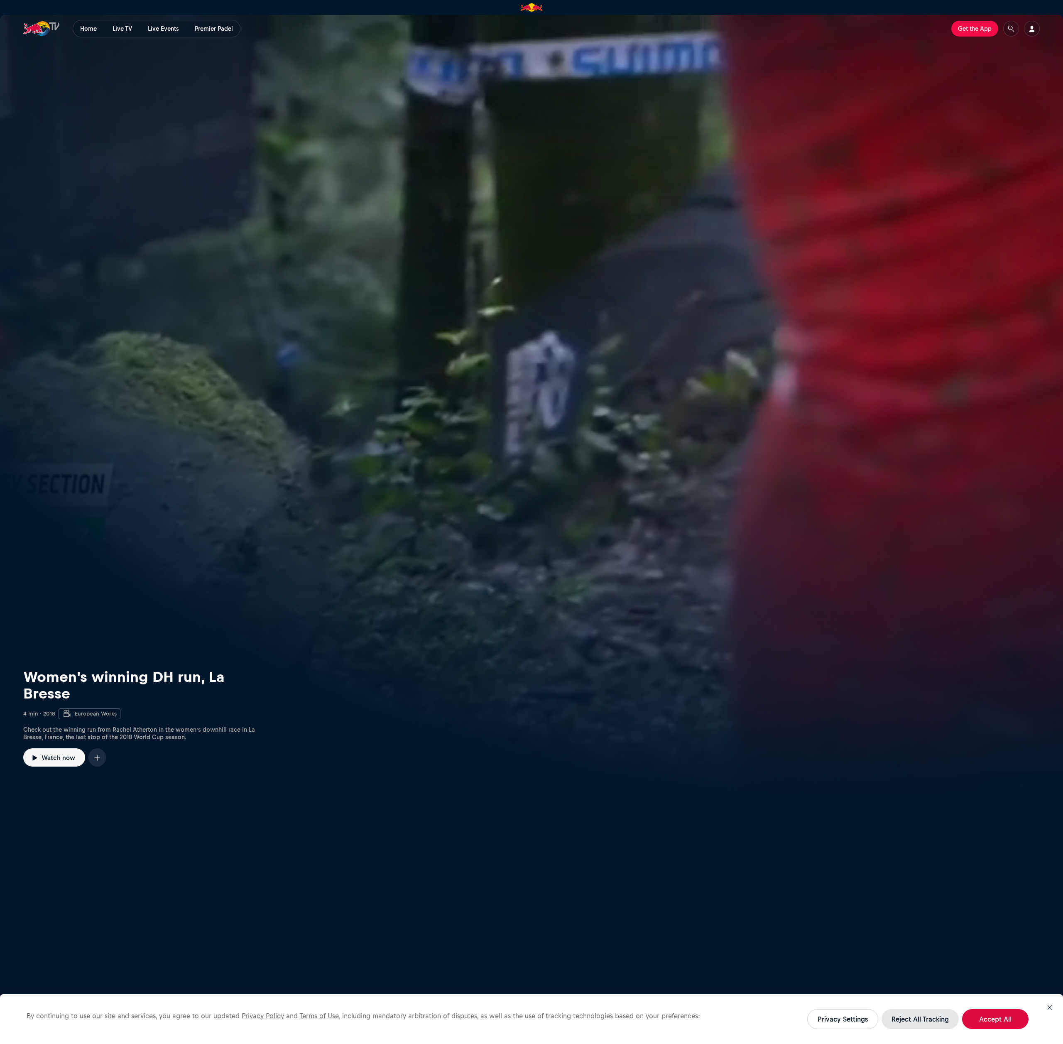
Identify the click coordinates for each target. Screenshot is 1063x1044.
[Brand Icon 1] (532, 7)
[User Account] (1032, 29)
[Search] (1011, 29)
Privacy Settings (843, 1019)
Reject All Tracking (920, 1019)
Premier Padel (214, 28)
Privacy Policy (263, 1015)
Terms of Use (319, 1015)
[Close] (1049, 1007)
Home (88, 28)
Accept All (995, 1019)
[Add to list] (97, 757)
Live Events (163, 28)
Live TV (122, 28)
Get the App (975, 28)
